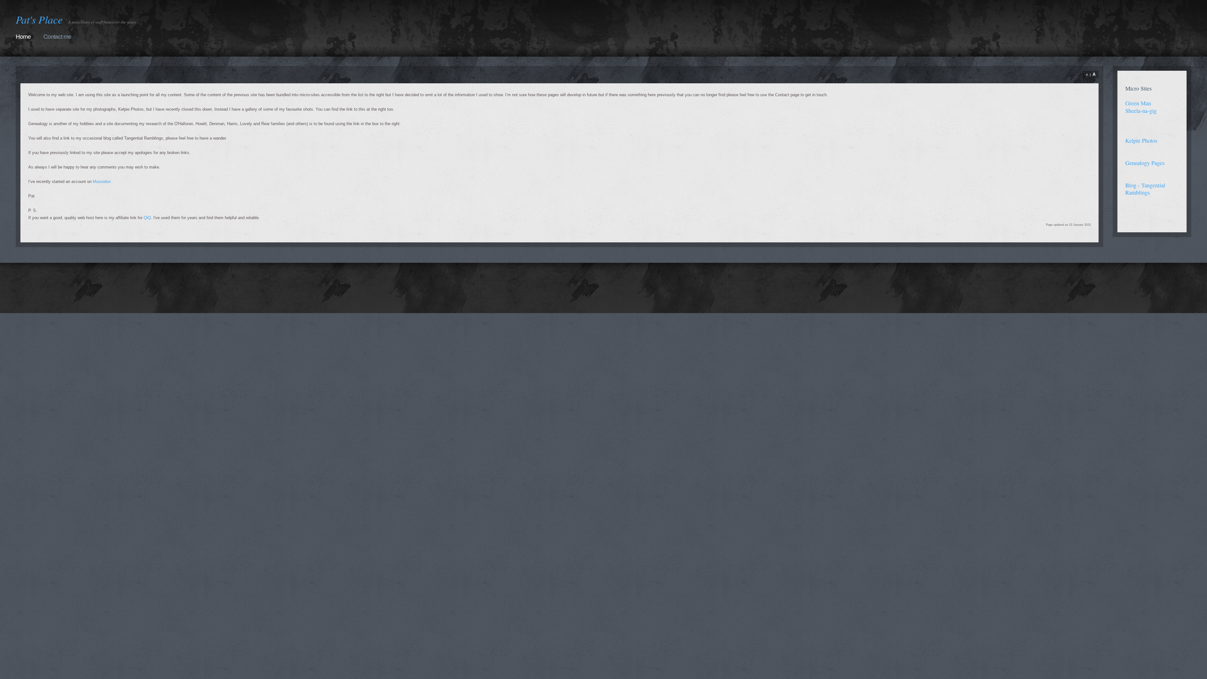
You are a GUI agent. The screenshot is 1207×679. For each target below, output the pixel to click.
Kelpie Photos (1141, 140)
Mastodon (102, 181)
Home (23, 36)
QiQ (147, 217)
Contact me (57, 36)
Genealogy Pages (1145, 163)
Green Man (1138, 103)
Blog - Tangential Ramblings (1145, 188)
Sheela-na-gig (1141, 110)
